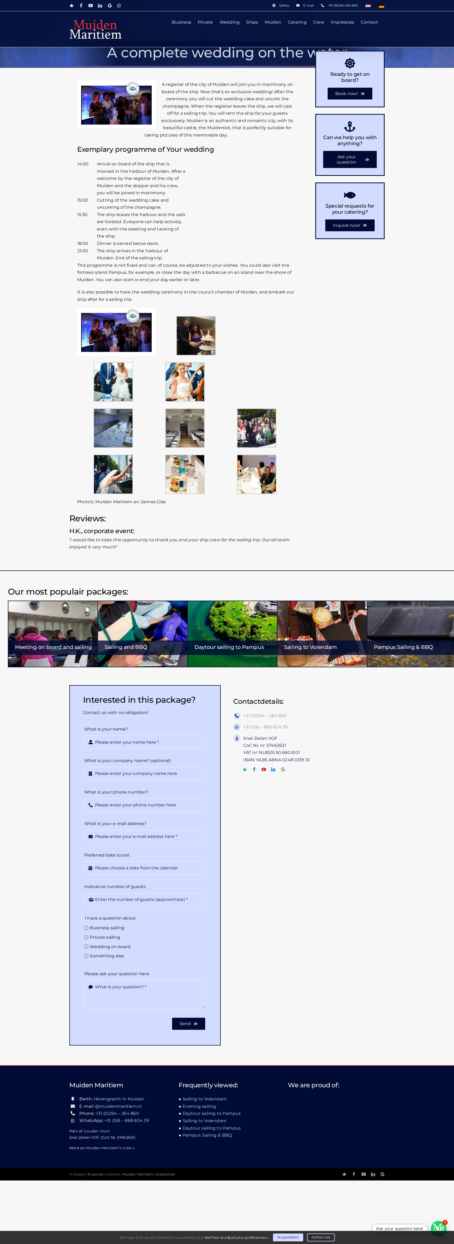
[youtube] (264, 769)
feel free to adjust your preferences (236, 1237)
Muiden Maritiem (137, 1174)
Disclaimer (165, 1174)
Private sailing (105, 937)
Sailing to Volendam (310, 647)
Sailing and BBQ (126, 647)
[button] (439, 1229)
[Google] (283, 769)
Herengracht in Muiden (119, 1098)
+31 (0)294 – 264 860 (265, 715)
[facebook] (254, 769)
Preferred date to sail (106, 855)
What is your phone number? (116, 792)
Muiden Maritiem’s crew (109, 1148)
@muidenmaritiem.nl (118, 1106)
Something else (107, 955)
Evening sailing (199, 1106)
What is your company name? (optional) (127, 760)
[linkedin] (273, 769)
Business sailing (107, 927)
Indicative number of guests (115, 886)
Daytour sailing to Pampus (229, 647)
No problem (288, 1237)
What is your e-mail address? (115, 823)
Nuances (95, 1174)
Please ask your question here (116, 973)
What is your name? (105, 729)
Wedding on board (110, 946)
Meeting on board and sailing (53, 647)
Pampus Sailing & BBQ (403, 647)
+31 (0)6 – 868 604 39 (265, 727)
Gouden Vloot (97, 1131)
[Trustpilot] (245, 769)
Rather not (321, 1237)
